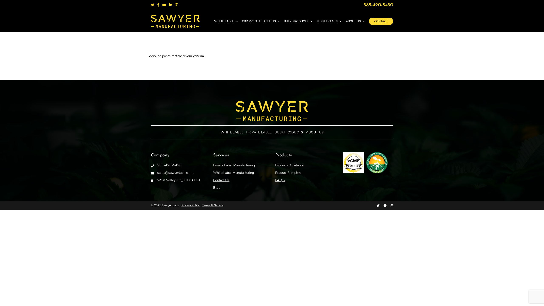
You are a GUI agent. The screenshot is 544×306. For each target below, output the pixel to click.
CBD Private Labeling (259, 21)
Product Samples (288, 172)
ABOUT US (315, 132)
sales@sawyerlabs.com (175, 172)
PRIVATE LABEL (259, 132)
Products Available (289, 165)
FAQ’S (280, 180)
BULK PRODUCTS (289, 132)
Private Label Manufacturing (234, 165)
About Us (353, 21)
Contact (381, 21)
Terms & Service (212, 205)
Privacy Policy (190, 205)
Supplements (327, 21)
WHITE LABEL (224, 21)
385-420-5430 (378, 5)
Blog (216, 187)
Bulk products (296, 21)
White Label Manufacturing (233, 172)
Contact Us (221, 180)
